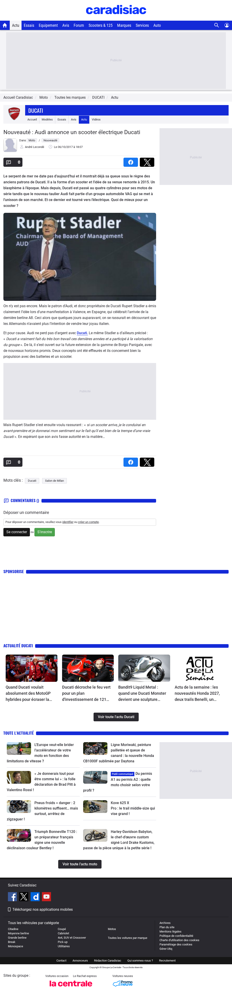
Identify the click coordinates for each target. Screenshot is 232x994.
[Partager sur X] (148, 160)
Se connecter (16, 532)
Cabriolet (63, 933)
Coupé (62, 929)
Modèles (47, 119)
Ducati (35, 110)
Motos (112, 929)
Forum (79, 25)
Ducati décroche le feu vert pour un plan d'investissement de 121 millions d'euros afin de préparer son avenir (86, 693)
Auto (157, 25)
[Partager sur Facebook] (131, 160)
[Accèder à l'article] (32, 668)
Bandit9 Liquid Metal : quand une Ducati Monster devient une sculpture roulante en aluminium (142, 693)
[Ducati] (14, 119)
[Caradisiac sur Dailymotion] (36, 897)
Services (142, 25)
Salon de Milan (54, 480)
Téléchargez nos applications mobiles (42, 909)
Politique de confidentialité (176, 936)
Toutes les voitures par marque (127, 938)
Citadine (13, 929)
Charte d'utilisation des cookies (179, 940)
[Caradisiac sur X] (24, 897)
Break (11, 942)
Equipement (48, 25)
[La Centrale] (70, 987)
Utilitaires (64, 946)
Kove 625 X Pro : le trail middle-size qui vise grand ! (133, 808)
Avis (65, 25)
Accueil (32, 119)
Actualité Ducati (18, 645)
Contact (61, 960)
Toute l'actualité (18, 733)
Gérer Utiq (166, 948)
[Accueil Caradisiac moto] (5, 25)
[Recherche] (217, 25)
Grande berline (17, 937)
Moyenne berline (18, 933)
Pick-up (63, 942)
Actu (15, 25)
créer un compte (88, 522)
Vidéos (96, 119)
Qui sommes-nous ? (140, 960)
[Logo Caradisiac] (116, 18)
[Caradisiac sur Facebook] (13, 897)
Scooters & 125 (101, 25)
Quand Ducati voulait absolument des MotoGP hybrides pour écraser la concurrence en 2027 (28, 693)
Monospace (15, 946)
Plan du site (167, 927)
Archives (165, 923)
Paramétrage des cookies (176, 944)
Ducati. (82, 333)
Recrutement (167, 960)
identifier (67, 522)
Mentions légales (170, 931)
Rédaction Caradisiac (107, 960)
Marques (124, 25)
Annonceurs (80, 960)
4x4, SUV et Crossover (72, 937)
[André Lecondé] (10, 151)
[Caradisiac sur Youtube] (46, 897)
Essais (29, 25)
